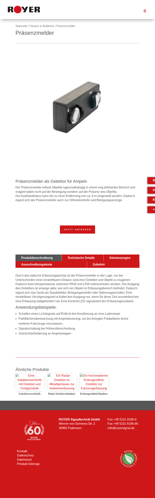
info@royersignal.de (121, 428)
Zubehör (99, 264)
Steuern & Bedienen (41, 26)
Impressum (24, 459)
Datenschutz (25, 455)
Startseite (21, 26)
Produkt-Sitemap (28, 464)
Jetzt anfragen (77, 229)
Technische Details (81, 257)
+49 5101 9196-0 (125, 419)
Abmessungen (119, 257)
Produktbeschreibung (37, 257)
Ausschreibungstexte (36, 264)
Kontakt (22, 451)
